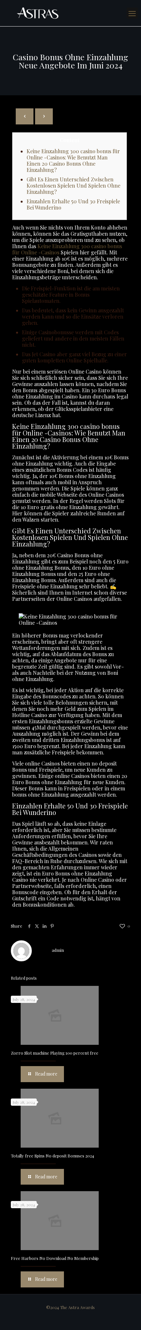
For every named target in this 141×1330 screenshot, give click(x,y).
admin (58, 950)
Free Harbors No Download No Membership (55, 1258)
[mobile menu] (132, 13)
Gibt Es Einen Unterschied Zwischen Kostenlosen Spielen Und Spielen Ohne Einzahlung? (73, 185)
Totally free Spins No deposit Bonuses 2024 (52, 1155)
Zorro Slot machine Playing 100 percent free (54, 1053)
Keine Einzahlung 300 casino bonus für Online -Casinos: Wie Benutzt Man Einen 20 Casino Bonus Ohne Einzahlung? (73, 160)
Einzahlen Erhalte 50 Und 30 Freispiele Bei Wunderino (73, 204)
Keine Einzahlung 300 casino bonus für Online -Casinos (67, 249)
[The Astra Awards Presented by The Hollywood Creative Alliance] (70, 13)
